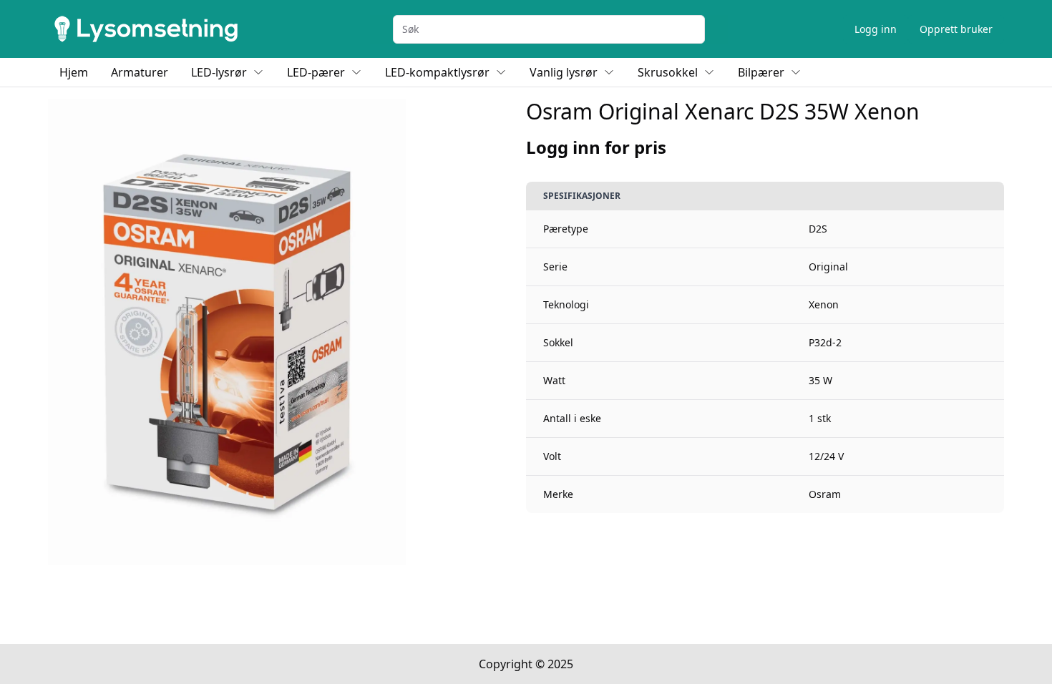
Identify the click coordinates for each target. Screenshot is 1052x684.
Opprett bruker (956, 29)
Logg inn (875, 29)
